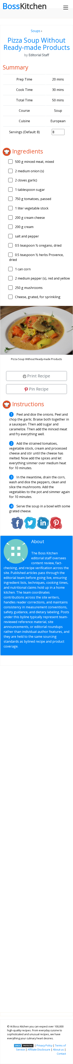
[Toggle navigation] (66, 7)
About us (58, 1049)
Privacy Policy (44, 1045)
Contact (61, 1053)
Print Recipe (38, 376)
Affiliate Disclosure (39, 1049)
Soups (35, 31)
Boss (24, 6)
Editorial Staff (47, 544)
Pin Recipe (38, 389)
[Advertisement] (36, 836)
